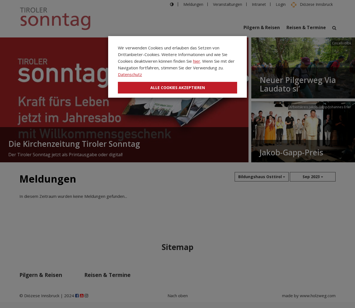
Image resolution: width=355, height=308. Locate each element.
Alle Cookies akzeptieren (177, 87)
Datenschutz (130, 74)
